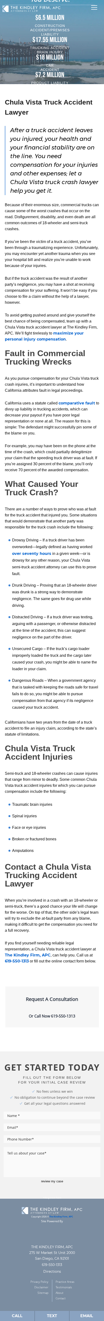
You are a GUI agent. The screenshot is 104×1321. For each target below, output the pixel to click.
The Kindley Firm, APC (28, 955)
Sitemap (42, 1293)
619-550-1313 (17, 961)
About (59, 1293)
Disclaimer (41, 1287)
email (86, 1316)
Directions (52, 1271)
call (17, 1316)
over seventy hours (31, 553)
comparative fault (77, 403)
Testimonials (64, 1287)
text (52, 1316)
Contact (61, 1298)
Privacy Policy (39, 1282)
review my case (52, 1181)
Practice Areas (65, 1282)
